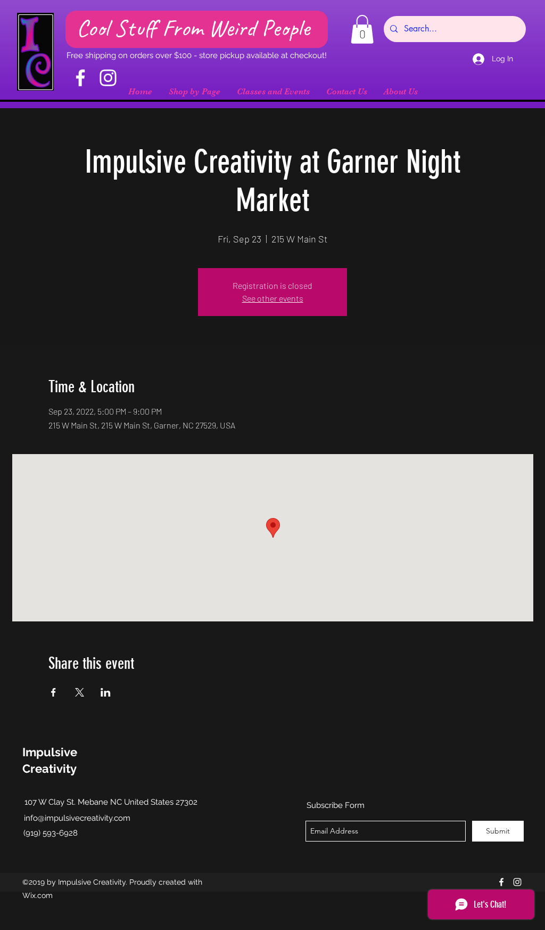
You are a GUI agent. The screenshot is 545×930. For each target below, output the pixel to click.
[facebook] (501, 882)
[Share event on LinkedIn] (106, 692)
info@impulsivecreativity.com (77, 818)
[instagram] (517, 882)
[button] (362, 29)
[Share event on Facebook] (53, 692)
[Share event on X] (80, 692)
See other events (272, 298)
